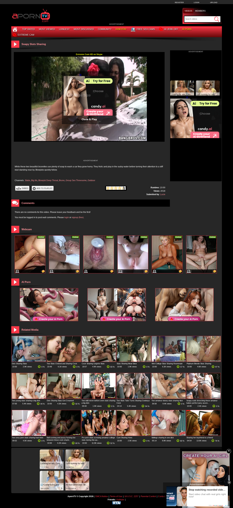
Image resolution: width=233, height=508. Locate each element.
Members (200, 11)
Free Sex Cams (146, 29)
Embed (25, 188)
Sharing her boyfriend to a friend (199, 438)
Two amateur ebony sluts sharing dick (167, 401)
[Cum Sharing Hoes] (134, 435)
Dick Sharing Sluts (19, 364)
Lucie (162, 194)
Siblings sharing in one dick (162, 438)
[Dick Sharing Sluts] (29, 361)
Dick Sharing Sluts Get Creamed (60, 401)
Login (196, 2)
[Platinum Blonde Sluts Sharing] (204, 361)
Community (105, 29)
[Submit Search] (216, 19)
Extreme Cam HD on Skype (89, 54)
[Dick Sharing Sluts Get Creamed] (64, 398)
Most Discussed (84, 29)
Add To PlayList (45, 188)
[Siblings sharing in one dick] (168, 435)
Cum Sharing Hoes (124, 438)
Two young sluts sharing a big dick (26, 401)
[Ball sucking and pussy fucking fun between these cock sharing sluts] (64, 435)
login (66, 217)
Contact (161, 496)
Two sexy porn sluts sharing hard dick (27, 438)
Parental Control (148, 496)
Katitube (120, 499)
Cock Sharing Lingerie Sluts (93, 364)
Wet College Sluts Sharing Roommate (167, 364)
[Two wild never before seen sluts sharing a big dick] (99, 398)
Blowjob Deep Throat (48, 180)
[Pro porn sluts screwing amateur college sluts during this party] (99, 435)
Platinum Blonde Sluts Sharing (199, 364)
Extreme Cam (26, 35)
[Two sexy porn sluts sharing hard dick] (29, 435)
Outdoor (91, 180)
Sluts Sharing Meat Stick (127, 364)
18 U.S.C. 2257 (131, 496)
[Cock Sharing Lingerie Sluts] (99, 361)
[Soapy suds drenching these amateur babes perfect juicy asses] (203, 398)
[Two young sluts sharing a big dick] (29, 398)
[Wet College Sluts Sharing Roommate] (169, 361)
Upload (213, 2)
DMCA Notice (101, 496)
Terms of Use (116, 496)
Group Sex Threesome (76, 180)
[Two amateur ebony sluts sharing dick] (168, 398)
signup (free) (78, 217)
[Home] (15, 29)
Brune (62, 180)
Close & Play (89, 119)
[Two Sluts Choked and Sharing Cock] (64, 361)
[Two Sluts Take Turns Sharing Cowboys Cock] (133, 398)
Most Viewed (47, 29)
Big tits (34, 180)
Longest (64, 29)
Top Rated (28, 29)
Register (179, 2)
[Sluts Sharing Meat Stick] (134, 361)
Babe (27, 180)
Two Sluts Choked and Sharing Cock (62, 364)
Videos (188, 11)
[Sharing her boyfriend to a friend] (203, 435)
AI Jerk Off (171, 29)
